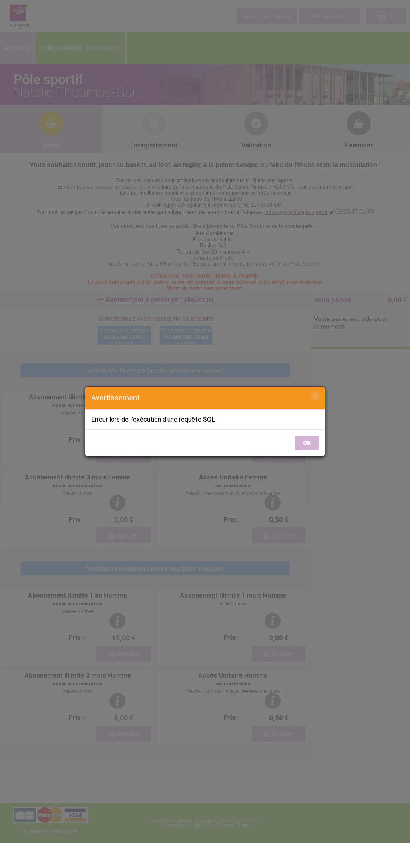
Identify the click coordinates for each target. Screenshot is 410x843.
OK (307, 443)
